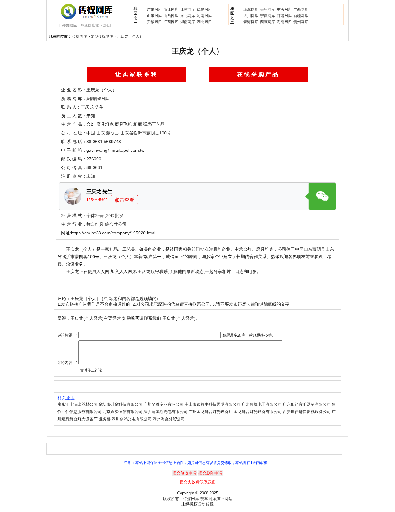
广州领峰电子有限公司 (262, 404)
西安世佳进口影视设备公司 (307, 411)
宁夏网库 (267, 16)
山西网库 (171, 16)
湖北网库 (204, 22)
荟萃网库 (208, 498)
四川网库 (250, 16)
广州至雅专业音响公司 (163, 404)
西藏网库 (267, 22)
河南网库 (204, 16)
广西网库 (300, 9)
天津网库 (267, 9)
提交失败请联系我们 (198, 482)
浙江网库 (171, 9)
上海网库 (250, 9)
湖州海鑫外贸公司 (169, 419)
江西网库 (171, 22)
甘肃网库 (284, 16)
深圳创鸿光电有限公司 (132, 419)
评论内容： (67, 363)
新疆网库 (300, 16)
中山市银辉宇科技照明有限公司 (213, 404)
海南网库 (284, 22)
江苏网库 (187, 9)
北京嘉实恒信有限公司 (122, 411)
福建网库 (204, 9)
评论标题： (67, 335)
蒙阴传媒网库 (102, 36)
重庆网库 (284, 9)
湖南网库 (187, 22)
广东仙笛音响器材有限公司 (307, 404)
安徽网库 (154, 22)
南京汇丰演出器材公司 (77, 404)
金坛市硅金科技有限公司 (120, 404)
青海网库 (250, 22)
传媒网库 (79, 36)
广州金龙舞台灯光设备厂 (211, 411)
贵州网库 (300, 22)
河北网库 (187, 16)
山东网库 (154, 16)
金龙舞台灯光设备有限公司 (258, 411)
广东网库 (154, 9)
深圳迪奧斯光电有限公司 (165, 411)
